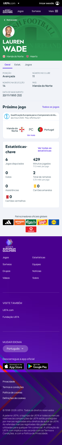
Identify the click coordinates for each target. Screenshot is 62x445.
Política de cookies (12, 392)
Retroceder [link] (12, 20)
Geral (7, 64)
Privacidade (9, 381)
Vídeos (6, 277)
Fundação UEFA (11, 316)
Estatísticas (38, 257)
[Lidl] (53, 222)
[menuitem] (21, 11)
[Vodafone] (31, 229)
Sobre (35, 277)
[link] (20, 11)
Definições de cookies (14, 398)
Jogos (28, 64)
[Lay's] (42, 222)
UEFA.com (8, 310)
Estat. (17, 64)
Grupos (6, 271)
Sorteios (7, 264)
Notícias (36, 271)
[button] (53, 11)
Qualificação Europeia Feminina (8, 11)
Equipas (36, 264)
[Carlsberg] (31, 222)
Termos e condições (13, 387)
